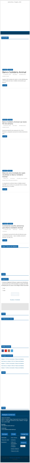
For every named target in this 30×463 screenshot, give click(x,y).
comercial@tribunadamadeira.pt (8, 429)
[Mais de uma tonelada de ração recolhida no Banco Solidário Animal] (15, 142)
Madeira (4, 170)
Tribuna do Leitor (5, 440)
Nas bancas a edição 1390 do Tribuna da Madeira (12, 365)
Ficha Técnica (14, 437)
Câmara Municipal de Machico (12, 180)
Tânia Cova (15, 229)
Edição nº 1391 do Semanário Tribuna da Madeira (12, 359)
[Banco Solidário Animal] (15, 41)
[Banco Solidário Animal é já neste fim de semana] (15, 91)
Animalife (21, 74)
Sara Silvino (15, 74)
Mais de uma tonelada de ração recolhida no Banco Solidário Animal (13, 175)
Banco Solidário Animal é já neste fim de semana (14, 123)
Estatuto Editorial (15, 448)
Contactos (13, 440)
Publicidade (3, 437)
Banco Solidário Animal (14, 72)
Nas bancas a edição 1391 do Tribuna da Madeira (12, 361)
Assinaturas (4, 442)
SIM (4, 288)
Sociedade (10, 69)
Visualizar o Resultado (15, 299)
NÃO (4, 290)
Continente (4, 231)
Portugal (4, 69)
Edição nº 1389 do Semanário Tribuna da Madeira (12, 367)
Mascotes (5, 119)
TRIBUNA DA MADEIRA (14, 457)
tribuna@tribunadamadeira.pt (7, 425)
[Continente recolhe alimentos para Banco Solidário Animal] (15, 195)
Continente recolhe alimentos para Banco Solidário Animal (13, 227)
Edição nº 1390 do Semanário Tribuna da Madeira (12, 363)
